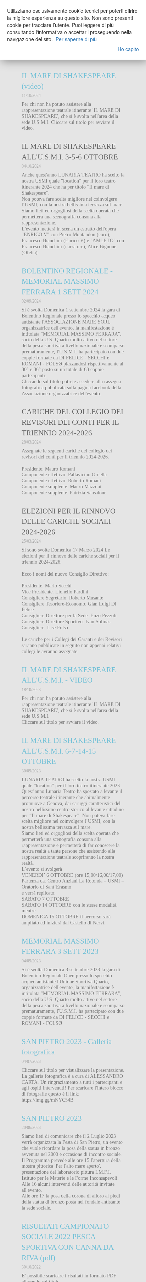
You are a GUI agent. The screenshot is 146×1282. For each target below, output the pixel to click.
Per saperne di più (76, 39)
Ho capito (128, 49)
